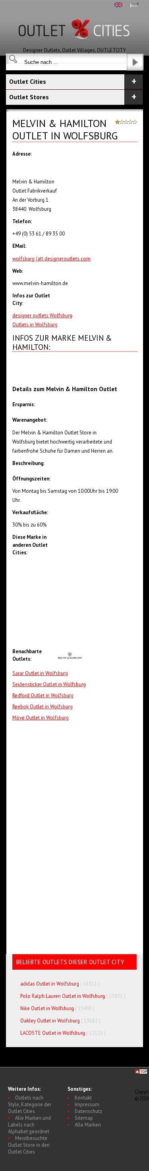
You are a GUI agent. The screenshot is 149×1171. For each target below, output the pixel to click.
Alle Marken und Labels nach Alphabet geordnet (29, 1125)
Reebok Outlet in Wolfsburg (42, 706)
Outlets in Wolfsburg (35, 324)
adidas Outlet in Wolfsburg (49, 983)
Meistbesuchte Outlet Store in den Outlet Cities (29, 1145)
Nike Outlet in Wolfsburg (47, 1008)
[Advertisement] (96, 604)
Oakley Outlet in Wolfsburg (50, 1020)
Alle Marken (88, 1124)
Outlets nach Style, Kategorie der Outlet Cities (29, 1104)
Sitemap (84, 1118)
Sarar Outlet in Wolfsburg (40, 673)
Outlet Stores (29, 97)
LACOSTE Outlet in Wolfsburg (52, 1033)
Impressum (87, 1104)
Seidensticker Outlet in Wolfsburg (49, 684)
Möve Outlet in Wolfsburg (40, 717)
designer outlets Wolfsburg (42, 315)
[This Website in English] (118, 5)
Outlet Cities (27, 81)
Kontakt (83, 1097)
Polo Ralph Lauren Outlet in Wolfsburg (62, 996)
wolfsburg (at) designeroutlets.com (51, 258)
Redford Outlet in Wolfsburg (43, 695)
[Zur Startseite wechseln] (74, 45)
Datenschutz (88, 1111)
